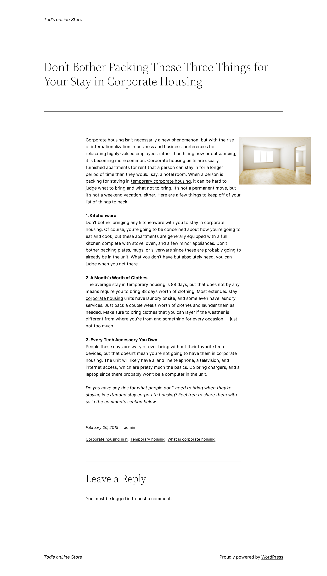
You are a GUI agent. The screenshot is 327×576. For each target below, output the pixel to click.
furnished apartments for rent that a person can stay (139, 167)
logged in (121, 498)
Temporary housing (147, 439)
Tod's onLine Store (63, 19)
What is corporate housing (191, 439)
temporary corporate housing (161, 181)
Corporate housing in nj (107, 439)
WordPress (272, 556)
